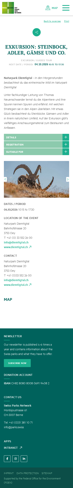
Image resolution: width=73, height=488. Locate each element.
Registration (15, 144)
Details (11, 137)
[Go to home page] (11, 8)
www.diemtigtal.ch (16, 247)
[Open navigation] (65, 8)
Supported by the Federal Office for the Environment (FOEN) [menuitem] (32, 480)
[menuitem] (51, 8)
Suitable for (14, 152)
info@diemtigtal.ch (16, 242)
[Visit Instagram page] (15, 458)
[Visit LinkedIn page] (24, 458)
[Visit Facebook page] (7, 458)
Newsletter (13, 336)
